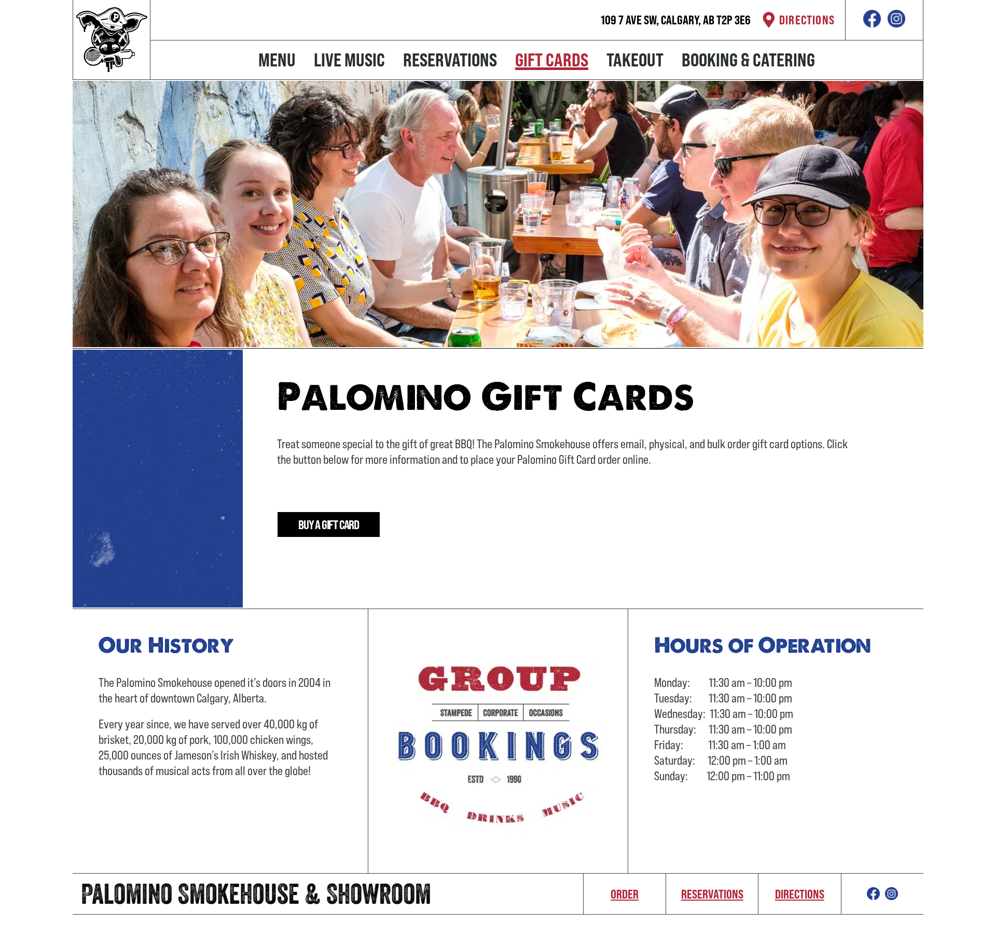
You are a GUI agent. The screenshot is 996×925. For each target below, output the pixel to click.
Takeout (634, 59)
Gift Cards (551, 59)
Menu (277, 59)
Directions (799, 894)
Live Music (349, 59)
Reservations (450, 59)
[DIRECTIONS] (769, 19)
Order (625, 894)
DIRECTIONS (807, 19)
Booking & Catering (748, 59)
